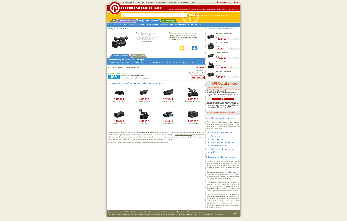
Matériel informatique (127, 21)
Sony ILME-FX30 (192, 123)
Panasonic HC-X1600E (143, 101)
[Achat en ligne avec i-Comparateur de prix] (137, 8)
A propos (158, 212)
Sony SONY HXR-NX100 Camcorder (123, 67)
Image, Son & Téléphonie (148, 21)
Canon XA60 (144, 123)
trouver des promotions (177, 214)
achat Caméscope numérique (187, 33)
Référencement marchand (195, 212)
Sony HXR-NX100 (217, 126)
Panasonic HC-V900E (223, 71)
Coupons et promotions (115, 212)
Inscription (234, 2)
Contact (151, 212)
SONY (178, 35)
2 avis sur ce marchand (141, 78)
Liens (174, 212)
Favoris (187, 48)
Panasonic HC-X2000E (192, 101)
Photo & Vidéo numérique (156, 24)
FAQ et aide (129, 212)
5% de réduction (215, 87)
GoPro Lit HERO (222, 43)
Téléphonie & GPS (219, 146)
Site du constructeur (188, 35)
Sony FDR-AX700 (168, 123)
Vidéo (213, 152)
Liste (198, 48)
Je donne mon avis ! (146, 41)
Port (191, 62)
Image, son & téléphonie (136, 24)
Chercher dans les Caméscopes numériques (214, 15)
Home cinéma (217, 139)
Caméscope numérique (177, 24)
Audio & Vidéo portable (221, 133)
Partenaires (167, 212)
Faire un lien (181, 212)
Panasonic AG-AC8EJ (119, 101)
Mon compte (222, 2)
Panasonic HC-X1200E (119, 123)
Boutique (166, 62)
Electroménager (168, 21)
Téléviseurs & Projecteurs (222, 149)
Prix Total (199, 62)
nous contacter (172, 137)
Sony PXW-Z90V (222, 52)
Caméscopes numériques (183, 135)
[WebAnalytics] (236, 214)
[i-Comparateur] (114, 20)
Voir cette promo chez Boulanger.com (220, 112)
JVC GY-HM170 (168, 101)
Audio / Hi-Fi (216, 136)
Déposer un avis (138, 56)
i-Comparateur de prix (116, 24)
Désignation (177, 62)
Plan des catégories (140, 212)
